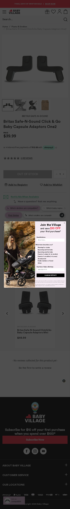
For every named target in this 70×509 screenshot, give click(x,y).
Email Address (41, 237)
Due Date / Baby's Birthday (45, 266)
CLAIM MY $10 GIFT (50, 275)
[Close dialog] (64, 223)
